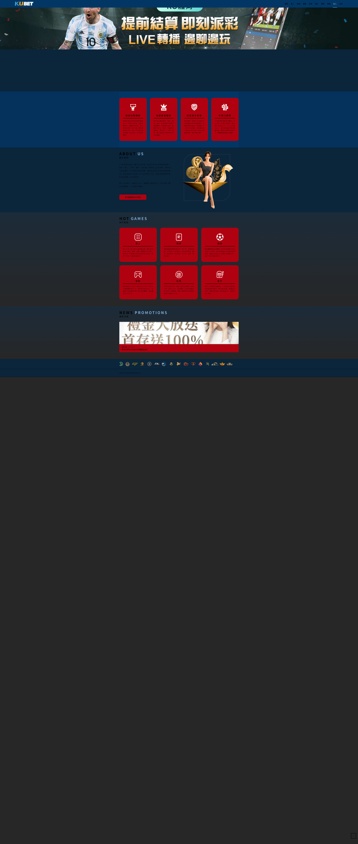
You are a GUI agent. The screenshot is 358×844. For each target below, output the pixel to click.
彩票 (310, 4)
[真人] (138, 244)
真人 (292, 4)
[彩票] (179, 281)
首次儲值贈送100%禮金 (134, 197)
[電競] (138, 281)
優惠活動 (125, 346)
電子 (316, 4)
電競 (304, 4)
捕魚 (322, 4)
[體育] (220, 244)
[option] (179, 28)
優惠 (328, 4)
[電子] (220, 281)
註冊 (341, 4)
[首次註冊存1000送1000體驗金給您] (179, 338)
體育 (286, 4)
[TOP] (353, 836)
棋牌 (298, 4)
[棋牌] (179, 244)
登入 (335, 4)
